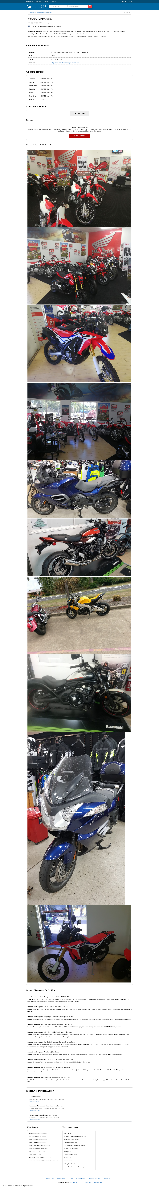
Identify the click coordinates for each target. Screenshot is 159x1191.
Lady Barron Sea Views (70, 1154)
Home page (29, 1)
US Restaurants (86, 1182)
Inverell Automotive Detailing (40, 1148)
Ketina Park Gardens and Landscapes (43, 1161)
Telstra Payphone (37, 1139)
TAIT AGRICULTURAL (39, 1151)
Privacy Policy (80, 1178)
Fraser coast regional (41, 12)
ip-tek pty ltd (67, 1151)
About (46, 1)
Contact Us (54, 1)
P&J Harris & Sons (37, 1133)
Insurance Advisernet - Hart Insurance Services (46, 1106)
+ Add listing (61, 1178)
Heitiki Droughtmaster (39, 1145)
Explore (38, 1)
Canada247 (98, 1182)
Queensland (32, 12)
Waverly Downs (37, 1142)
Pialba (49, 12)
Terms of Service (94, 1178)
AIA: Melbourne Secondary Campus (74, 1145)
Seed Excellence (37, 1136)
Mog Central (67, 1133)
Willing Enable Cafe (69, 1164)
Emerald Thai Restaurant (71, 1148)
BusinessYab (73, 1182)
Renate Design (68, 1161)
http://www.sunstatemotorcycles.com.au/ (65, 63)
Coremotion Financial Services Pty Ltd (43, 1115)
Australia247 (36, 6)
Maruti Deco (67, 1157)
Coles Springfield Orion (71, 1142)
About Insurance (35, 1097)
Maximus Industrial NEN (39, 1157)
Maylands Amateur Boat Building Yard (75, 1136)
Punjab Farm (36, 1154)
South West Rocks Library (71, 1139)
